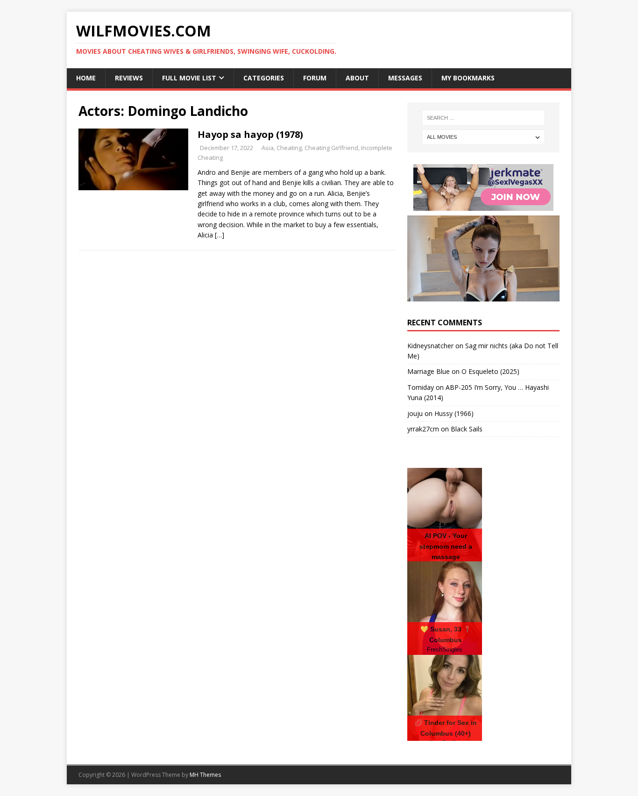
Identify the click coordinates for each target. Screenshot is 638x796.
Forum (314, 77)
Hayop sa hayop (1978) (250, 134)
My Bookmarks (468, 77)
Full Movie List (189, 77)
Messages (405, 77)
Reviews (129, 77)
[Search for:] (483, 118)
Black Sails (466, 428)
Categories (263, 77)
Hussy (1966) (454, 413)
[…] (219, 234)
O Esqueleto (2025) (490, 371)
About (357, 77)
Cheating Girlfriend (331, 147)
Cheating (289, 147)
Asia (268, 147)
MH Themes (205, 775)
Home (86, 77)
